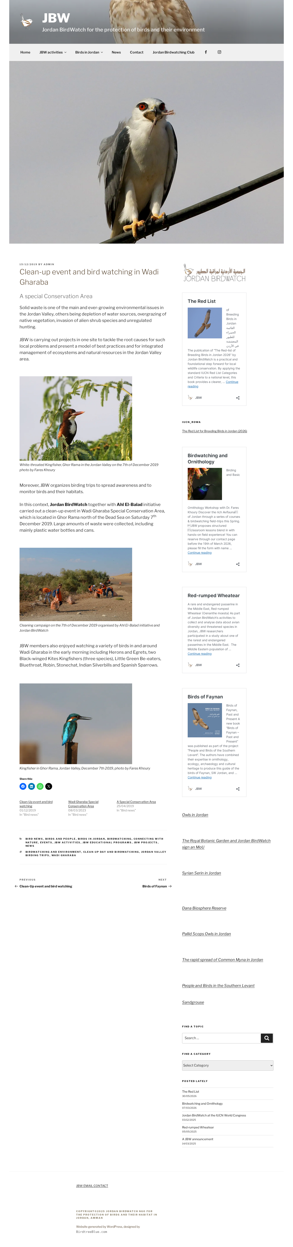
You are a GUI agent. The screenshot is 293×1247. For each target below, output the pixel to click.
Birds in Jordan (87, 52)
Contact (136, 52)
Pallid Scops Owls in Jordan (206, 934)
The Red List (190, 1091)
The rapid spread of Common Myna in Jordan (222, 959)
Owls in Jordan (195, 814)
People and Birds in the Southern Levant (218, 985)
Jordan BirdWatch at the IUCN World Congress (214, 1115)
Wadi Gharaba (64, 855)
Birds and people (60, 838)
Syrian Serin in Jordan (201, 873)
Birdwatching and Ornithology (202, 1103)
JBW (56, 17)
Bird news (34, 838)
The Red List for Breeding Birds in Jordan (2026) (214, 431)
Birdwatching (119, 838)
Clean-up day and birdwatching (111, 851)
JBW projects (146, 842)
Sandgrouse (193, 1002)
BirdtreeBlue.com (91, 1232)
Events (46, 842)
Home (25, 52)
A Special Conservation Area (136, 802)
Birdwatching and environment (53, 851)
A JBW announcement (197, 1139)
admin (49, 264)
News (116, 52)
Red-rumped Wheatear (198, 1127)
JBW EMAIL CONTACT (92, 1185)
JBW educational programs (107, 842)
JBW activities (51, 52)
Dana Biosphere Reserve (204, 908)
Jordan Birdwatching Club (174, 52)
